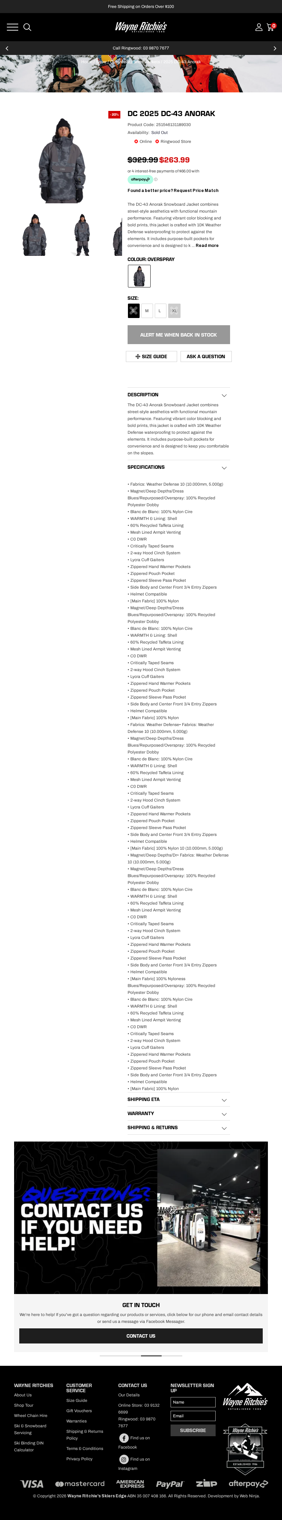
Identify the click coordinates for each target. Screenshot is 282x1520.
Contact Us (141, 1336)
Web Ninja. (250, 1496)
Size (133, 298)
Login (259, 27)
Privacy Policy (79, 1459)
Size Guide (154, 356)
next (275, 51)
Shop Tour (23, 1405)
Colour (136, 259)
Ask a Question (206, 356)
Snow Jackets (146, 62)
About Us (23, 1395)
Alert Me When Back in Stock (178, 334)
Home (87, 62)
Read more (207, 245)
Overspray (161, 259)
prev (6, 51)
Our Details (129, 1395)
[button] (110, 1356)
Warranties (76, 1421)
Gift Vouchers (79, 1411)
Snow (101, 62)
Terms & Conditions (84, 1448)
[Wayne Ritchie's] (141, 27)
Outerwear (120, 62)
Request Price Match (196, 190)
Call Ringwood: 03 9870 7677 (141, 48)
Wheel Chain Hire (30, 1416)
